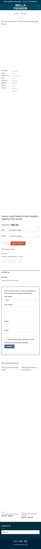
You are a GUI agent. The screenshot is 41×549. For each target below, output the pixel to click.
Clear (38, 227)
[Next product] (18, 16)
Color (3, 230)
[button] (2, 6)
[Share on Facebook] (6, 261)
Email (6, 330)
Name (6, 321)
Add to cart (18, 243)
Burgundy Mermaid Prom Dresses (29, 514)
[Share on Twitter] (10, 261)
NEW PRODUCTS (13, 256)
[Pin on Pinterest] (16, 261)
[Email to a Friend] (13, 261)
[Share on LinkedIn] (20, 261)
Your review (8, 304)
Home (16, 13)
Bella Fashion (20, 7)
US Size (3, 236)
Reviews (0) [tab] (5, 272)
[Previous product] (22, 16)
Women (24, 13)
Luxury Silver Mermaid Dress (10, 514)
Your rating (8, 296)
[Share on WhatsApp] (3, 261)
